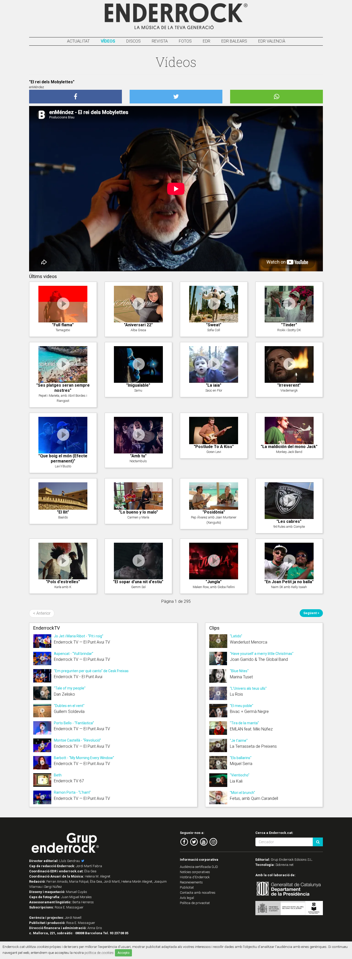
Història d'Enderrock (195, 877)
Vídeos (108, 41)
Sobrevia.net (284, 865)
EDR (206, 41)
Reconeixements (191, 882)
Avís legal (187, 898)
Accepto (123, 953)
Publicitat (187, 887)
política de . (99, 952)
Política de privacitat (195, 903)
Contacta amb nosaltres (197, 893)
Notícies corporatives (195, 872)
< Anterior (42, 613)
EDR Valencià (271, 41)
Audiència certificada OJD (199, 867)
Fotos (185, 41)
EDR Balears (234, 41)
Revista (160, 41)
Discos (133, 41)
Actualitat (78, 41)
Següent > (311, 613)
